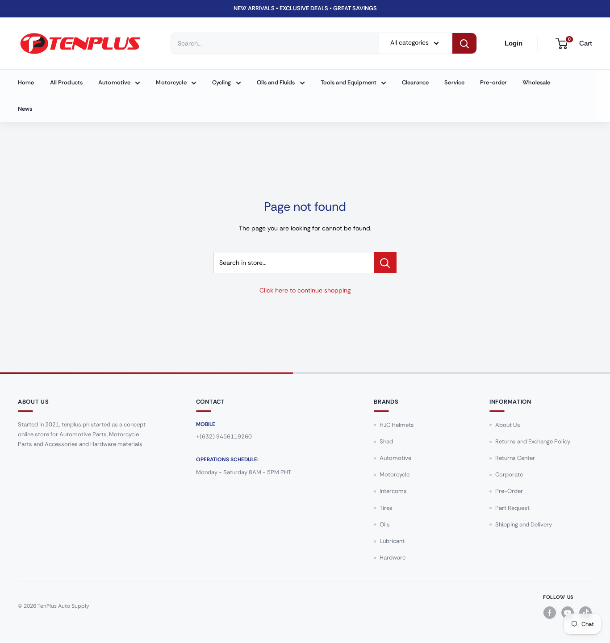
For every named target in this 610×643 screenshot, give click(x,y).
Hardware (392, 557)
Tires (386, 508)
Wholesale (536, 82)
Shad (386, 441)
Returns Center (515, 458)
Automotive (114, 82)
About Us (507, 425)
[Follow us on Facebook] (549, 612)
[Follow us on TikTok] (585, 612)
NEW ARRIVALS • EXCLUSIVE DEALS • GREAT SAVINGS (305, 8)
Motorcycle (171, 82)
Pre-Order (509, 491)
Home (26, 82)
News (25, 109)
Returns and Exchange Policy (532, 441)
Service (454, 82)
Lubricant (392, 541)
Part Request (512, 508)
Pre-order (493, 82)
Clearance (415, 82)
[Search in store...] (385, 262)
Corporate (509, 474)
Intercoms (393, 491)
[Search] (464, 43)
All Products (66, 82)
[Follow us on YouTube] (567, 612)
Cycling (221, 82)
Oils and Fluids (276, 82)
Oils (385, 524)
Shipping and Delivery (523, 524)
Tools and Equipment (348, 82)
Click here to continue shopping (305, 290)
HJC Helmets (397, 425)
